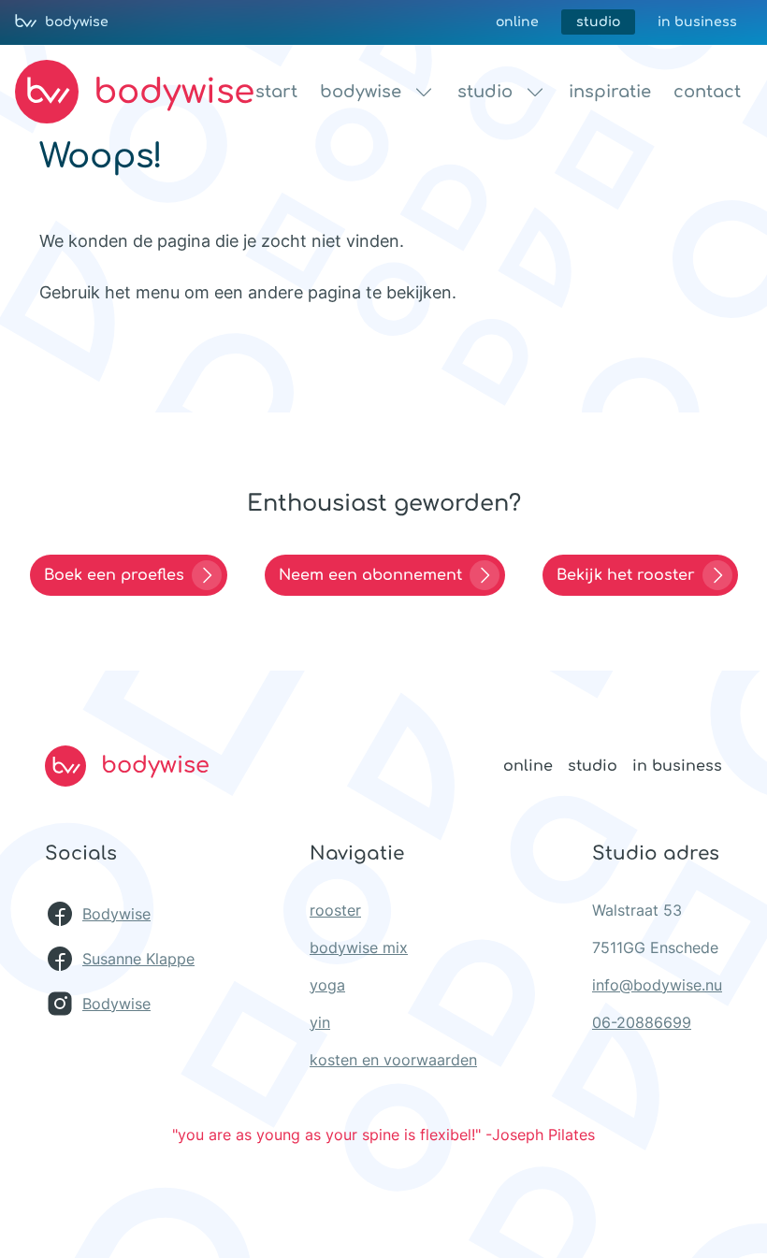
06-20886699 (641, 1022)
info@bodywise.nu (657, 985)
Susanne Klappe (138, 958)
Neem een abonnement (370, 575)
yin (320, 1022)
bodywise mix (359, 947)
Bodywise (116, 913)
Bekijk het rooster (626, 575)
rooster (335, 910)
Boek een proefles (114, 575)
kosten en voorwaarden (393, 1059)
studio (598, 22)
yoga (327, 985)
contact (707, 91)
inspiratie (610, 91)
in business (697, 22)
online (517, 22)
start (276, 91)
